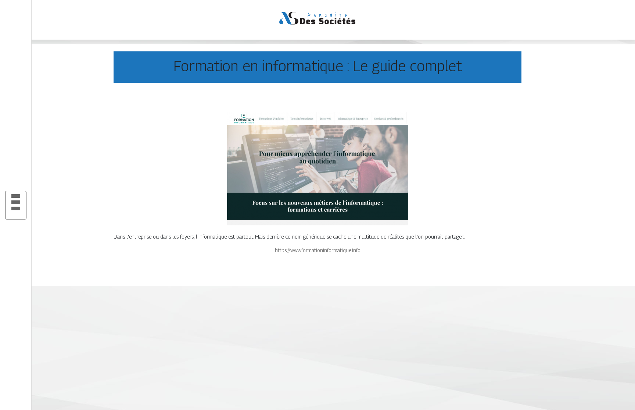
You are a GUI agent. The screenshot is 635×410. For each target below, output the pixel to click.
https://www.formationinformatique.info (317, 250)
